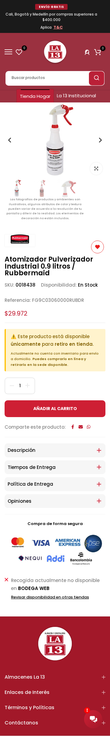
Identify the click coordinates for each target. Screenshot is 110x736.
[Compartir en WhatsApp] (88, 426)
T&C (58, 27)
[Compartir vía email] (80, 426)
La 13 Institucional (76, 95)
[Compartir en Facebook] (72, 426)
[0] (19, 51)
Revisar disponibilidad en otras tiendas (50, 597)
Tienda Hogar (35, 96)
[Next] (96, 140)
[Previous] (14, 140)
